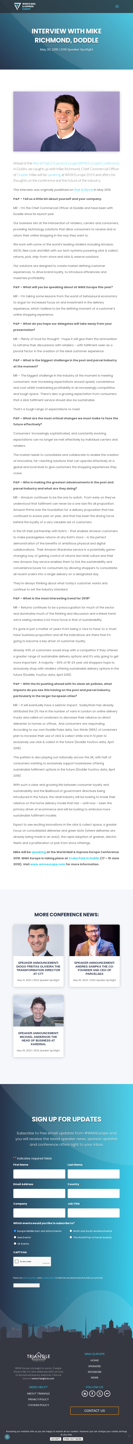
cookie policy (48, 1277)
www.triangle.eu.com (43, 1378)
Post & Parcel (83, 190)
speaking (54, 174)
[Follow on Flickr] (107, 1394)
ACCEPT (55, 1439)
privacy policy (30, 1277)
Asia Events (24, 1237)
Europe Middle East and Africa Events (39, 1231)
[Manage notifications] (7, 1436)
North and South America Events (92, 1231)
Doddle (22, 174)
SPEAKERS (94, 1366)
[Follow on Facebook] (92, 1394)
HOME (95, 1360)
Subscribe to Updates (26, 1285)
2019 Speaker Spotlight (76, 49)
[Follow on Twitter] (100, 1394)
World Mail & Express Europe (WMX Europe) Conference (76, 163)
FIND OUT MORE (73, 1439)
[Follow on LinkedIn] (85, 1394)
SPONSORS (94, 1371)
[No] (129, 1435)
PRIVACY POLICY (38, 1399)
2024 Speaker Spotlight (46, 980)
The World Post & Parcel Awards (92, 1237)
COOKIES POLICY (38, 1404)
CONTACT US (94, 1410)
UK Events (23, 1243)
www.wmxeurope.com (47, 864)
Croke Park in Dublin (84, 858)
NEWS (94, 1377)
